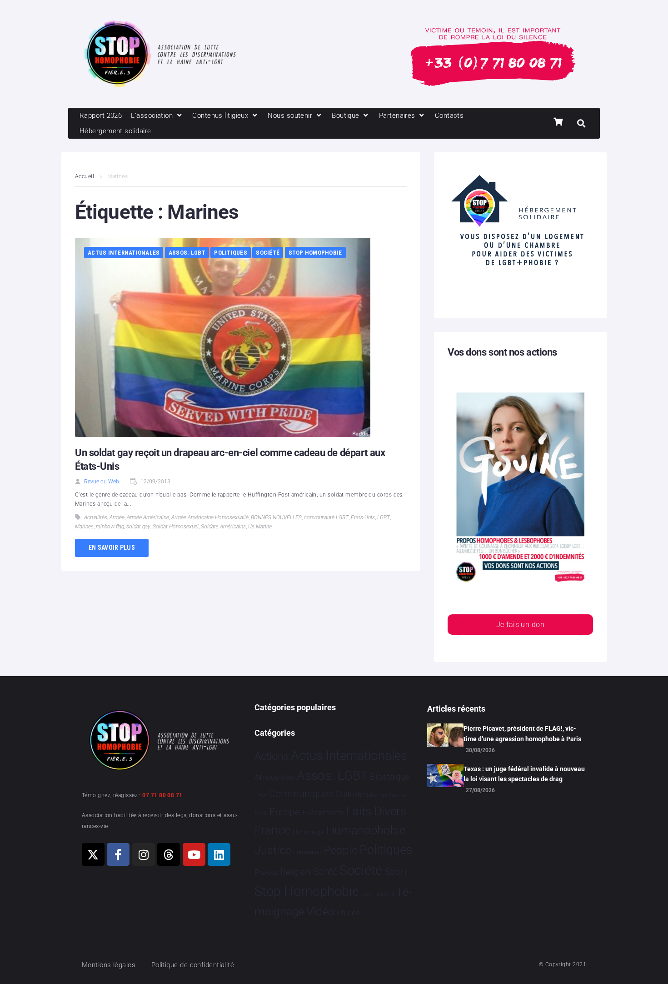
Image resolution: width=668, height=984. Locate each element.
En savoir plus (112, 547)
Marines (84, 526)
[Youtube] (194, 854)
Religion (295, 872)
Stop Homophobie (315, 252)
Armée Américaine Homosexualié (210, 517)
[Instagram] (143, 854)
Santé (325, 871)
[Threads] (168, 854)
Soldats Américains (223, 526)
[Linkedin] (219, 854)
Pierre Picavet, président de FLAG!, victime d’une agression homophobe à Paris (522, 733)
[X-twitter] (93, 854)
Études (348, 912)
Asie (287, 777)
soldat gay (138, 526)
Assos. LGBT (187, 252)
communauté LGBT (326, 517)
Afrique (266, 777)
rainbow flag (110, 526)
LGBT (383, 517)
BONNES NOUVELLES (276, 517)
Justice (272, 850)
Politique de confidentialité (192, 965)
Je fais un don (520, 624)
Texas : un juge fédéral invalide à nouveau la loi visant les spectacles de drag (524, 774)
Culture (348, 794)
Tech (367, 893)
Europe (284, 812)
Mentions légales (108, 965)
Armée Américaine (148, 517)
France (272, 830)
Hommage (308, 832)
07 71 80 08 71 (162, 795)
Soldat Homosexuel (176, 526)
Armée (117, 517)
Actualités (95, 517)
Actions (271, 756)
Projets (266, 872)
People (341, 850)
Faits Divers (376, 811)
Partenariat (307, 851)
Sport (396, 871)
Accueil (84, 176)
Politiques (230, 252)
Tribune (385, 894)
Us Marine (260, 526)
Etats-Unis (363, 517)
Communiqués (301, 793)
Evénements (323, 812)
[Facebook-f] (118, 854)
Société (267, 252)
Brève (260, 795)
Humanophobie (365, 830)
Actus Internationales (124, 252)
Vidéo (320, 911)
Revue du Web (101, 481)
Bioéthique (390, 777)
